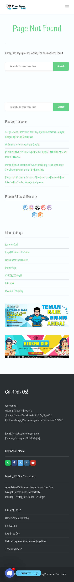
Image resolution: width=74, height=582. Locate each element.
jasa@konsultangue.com (25, 433)
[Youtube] (33, 463)
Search (61, 66)
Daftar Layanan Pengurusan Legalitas (25, 541)
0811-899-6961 (33, 438)
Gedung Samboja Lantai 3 (18, 410)
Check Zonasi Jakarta (17, 518)
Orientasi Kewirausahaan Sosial (22, 144)
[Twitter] (20, 463)
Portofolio (11, 268)
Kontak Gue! (11, 244)
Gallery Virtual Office (16, 260)
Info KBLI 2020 (13, 510)
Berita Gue (11, 526)
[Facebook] (14, 463)
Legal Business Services (17, 252)
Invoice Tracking (14, 291)
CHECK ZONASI (13, 275)
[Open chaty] (9, 573)
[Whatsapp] (8, 463)
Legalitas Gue (12, 533)
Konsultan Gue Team (55, 574)
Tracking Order (13, 549)
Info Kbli (9, 283)
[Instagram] (27, 463)
